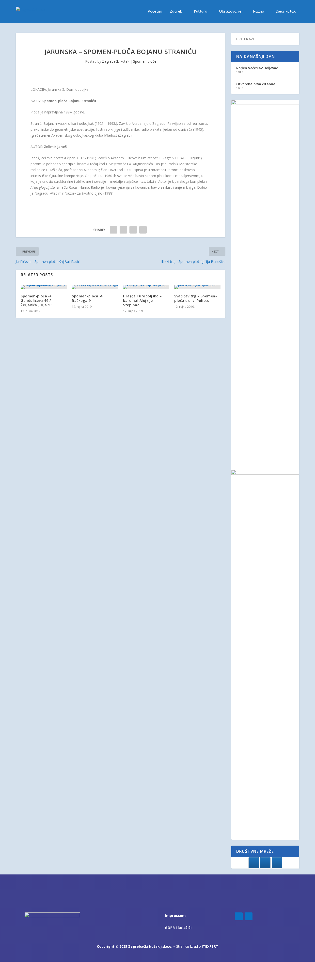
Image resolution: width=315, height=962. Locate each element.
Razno (258, 11)
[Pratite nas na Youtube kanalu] (277, 862)
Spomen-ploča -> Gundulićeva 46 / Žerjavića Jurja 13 (36, 300)
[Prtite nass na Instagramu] (265, 862)
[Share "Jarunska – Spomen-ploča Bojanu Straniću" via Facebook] (113, 230)
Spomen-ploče (144, 61)
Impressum (175, 915)
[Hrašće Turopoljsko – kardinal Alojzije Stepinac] (146, 287)
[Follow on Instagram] (248, 916)
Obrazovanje (230, 11)
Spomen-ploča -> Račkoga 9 (87, 298)
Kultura (200, 11)
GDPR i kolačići (178, 927)
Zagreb (176, 11)
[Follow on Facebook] (239, 916)
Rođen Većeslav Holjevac (257, 68)
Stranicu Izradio (197, 946)
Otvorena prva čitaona (255, 84)
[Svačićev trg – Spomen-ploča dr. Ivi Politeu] (197, 287)
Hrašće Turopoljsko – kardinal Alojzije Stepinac (142, 300)
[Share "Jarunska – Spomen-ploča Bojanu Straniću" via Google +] (133, 230)
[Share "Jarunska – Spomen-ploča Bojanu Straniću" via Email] (143, 230)
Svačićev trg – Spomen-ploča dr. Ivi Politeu (195, 298)
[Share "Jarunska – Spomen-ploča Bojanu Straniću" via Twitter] (123, 230)
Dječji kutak (286, 11)
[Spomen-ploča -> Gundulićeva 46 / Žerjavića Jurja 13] (44, 287)
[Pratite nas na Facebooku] (254, 862)
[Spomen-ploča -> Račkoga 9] (95, 287)
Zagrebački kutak (115, 61)
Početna (155, 11)
